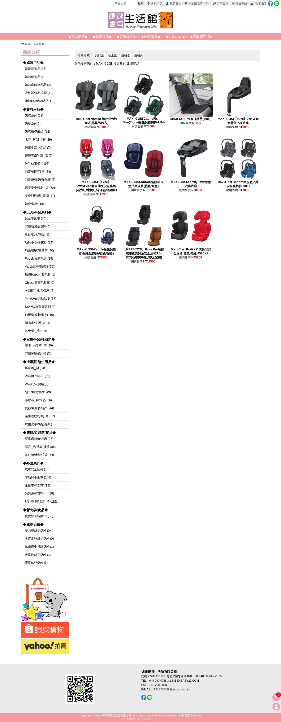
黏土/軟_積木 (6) (36, 330)
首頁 (27, 43)
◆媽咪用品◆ (33, 63)
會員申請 (156, 3)
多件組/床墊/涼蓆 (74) (39, 454)
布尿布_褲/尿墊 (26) (38, 400)
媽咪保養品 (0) (35, 76)
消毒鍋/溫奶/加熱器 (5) (40, 179)
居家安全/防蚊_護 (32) (40, 187)
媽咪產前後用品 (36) (38, 84)
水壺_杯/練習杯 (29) (38, 139)
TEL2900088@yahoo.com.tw (172, 689)
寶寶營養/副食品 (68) (39, 516)
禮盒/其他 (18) (34, 203)
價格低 (125, 55)
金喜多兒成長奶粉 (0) (39, 538)
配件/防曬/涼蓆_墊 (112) (41, 501)
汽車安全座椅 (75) (37, 469)
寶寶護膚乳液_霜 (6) (38, 155)
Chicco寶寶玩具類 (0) (39, 282)
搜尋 (141, 3)
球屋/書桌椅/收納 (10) (39, 314)
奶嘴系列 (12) (34, 115)
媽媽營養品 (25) (35, 68)
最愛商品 (241, 3)
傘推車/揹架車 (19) (37, 485)
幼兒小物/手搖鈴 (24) (39, 242)
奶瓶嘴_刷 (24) (35, 368)
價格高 (138, 55)
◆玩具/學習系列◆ (37, 212)
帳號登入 (175, 3)
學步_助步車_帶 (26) (39, 345)
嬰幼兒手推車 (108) (38, 477)
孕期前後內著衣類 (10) (40, 101)
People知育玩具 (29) (39, 258)
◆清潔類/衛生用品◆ (39, 362)
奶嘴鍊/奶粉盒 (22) (37, 131)
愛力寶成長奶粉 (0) (38, 530)
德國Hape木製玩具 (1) (40, 274)
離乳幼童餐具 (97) (37, 163)
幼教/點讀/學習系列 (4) (40, 306)
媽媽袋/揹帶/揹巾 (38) (39, 493)
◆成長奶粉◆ (33, 524)
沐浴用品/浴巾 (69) (37, 376)
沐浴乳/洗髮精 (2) (36, 384)
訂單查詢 (222, 3)
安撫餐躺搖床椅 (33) (38, 353)
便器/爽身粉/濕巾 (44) (39, 408)
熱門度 (99, 55)
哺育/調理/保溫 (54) (38, 171)
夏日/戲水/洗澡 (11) (37, 234)
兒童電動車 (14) (35, 218)
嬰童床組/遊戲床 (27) (39, 438)
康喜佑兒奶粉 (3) (36, 562)
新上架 (112, 55)
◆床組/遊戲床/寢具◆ (39, 433)
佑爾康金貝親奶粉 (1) (39, 546)
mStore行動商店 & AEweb (185, 715)
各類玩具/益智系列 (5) (39, 290)
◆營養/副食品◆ (35, 510)
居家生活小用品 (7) (38, 147)
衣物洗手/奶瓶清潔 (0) (39, 424)
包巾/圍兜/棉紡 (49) (38, 392)
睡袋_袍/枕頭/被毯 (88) (40, 446)
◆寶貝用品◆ (33, 109)
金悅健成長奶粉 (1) (38, 554)
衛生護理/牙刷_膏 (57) (40, 416)
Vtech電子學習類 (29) (39, 266)
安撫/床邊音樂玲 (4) (38, 226)
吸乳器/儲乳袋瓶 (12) (39, 93)
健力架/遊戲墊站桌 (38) (40, 298)
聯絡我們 (260, 3)
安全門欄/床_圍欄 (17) (40, 195)
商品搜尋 (39, 43)
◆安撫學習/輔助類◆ (39, 339)
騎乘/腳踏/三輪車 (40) (39, 250)
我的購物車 (198, 3)
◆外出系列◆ (33, 463)
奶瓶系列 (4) (33, 123)
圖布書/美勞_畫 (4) (37, 322)
